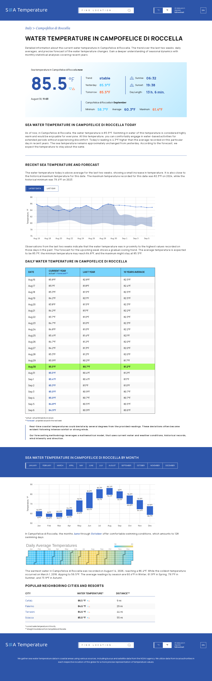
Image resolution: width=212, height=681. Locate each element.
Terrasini (30, 611)
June (91, 465)
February (47, 465)
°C (159, 10)
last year (51, 188)
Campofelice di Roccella (53, 28)
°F (167, 10)
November (155, 465)
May (81, 465)
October (141, 465)
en (203, 645)
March (60, 465)
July (101, 465)
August (112, 465)
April (71, 465)
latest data (35, 188)
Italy (28, 28)
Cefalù (28, 600)
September (126, 465)
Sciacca (29, 617)
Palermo (29, 606)
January (33, 465)
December (170, 465)
